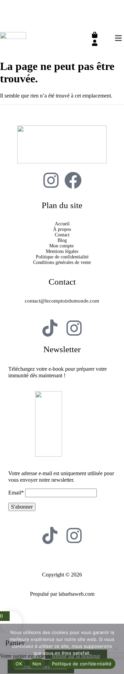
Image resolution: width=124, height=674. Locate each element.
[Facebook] (73, 180)
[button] (118, 38)
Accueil (62, 223)
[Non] (115, 648)
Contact (62, 234)
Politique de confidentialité (62, 256)
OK (19, 663)
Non (37, 663)
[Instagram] (51, 180)
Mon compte (62, 245)
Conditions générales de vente (62, 262)
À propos (62, 229)
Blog (62, 240)
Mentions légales (62, 251)
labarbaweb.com (76, 594)
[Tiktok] (50, 328)
